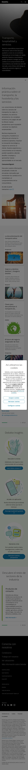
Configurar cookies (14, 405)
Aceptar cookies (14, 398)
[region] (14, 385)
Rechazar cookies (14, 401)
